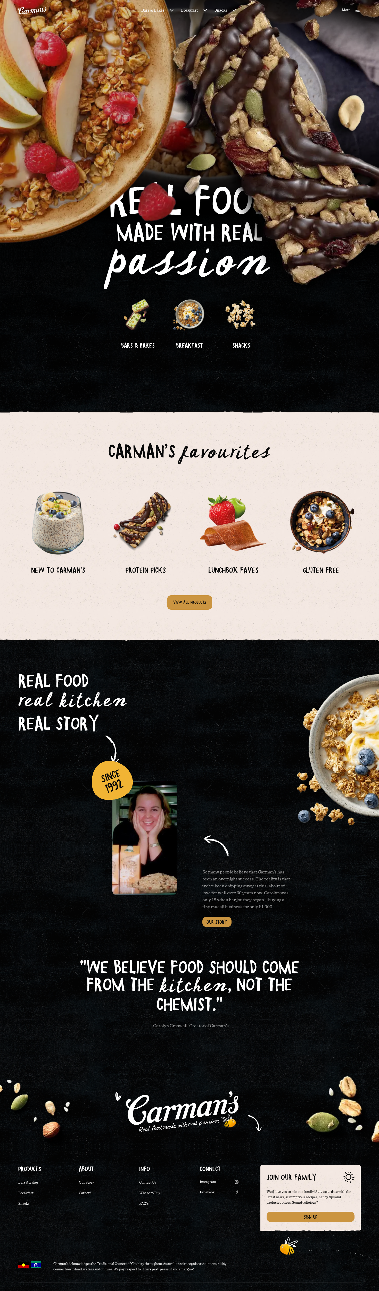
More (346, 10)
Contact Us (147, 1182)
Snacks (221, 10)
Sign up (310, 1217)
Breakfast (189, 10)
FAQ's (144, 1203)
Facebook (207, 1192)
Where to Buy (149, 1193)
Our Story (217, 922)
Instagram (208, 1182)
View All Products (189, 602)
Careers (85, 1193)
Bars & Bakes (152, 10)
